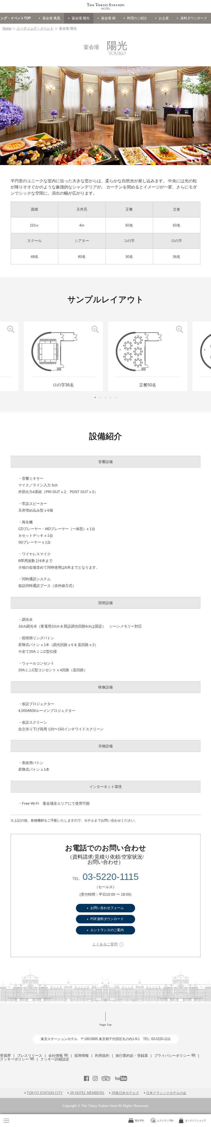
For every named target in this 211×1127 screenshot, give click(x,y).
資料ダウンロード (193, 18)
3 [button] (105, 157)
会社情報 (55, 1055)
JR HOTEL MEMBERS (87, 1093)
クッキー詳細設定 (54, 1059)
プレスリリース (29, 1055)
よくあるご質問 (105, 944)
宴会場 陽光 (81, 18)
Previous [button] (10, 170)
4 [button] (110, 157)
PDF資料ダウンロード (107, 919)
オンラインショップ (195, 1120)
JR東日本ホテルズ (125, 1093)
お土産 (164, 18)
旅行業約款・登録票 (132, 1055)
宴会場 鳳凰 (51, 18)
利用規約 (102, 1055)
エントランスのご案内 (107, 930)
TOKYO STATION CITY (45, 1093)
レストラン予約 (165, 1120)
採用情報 (81, 1055)
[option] (147, 356)
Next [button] (201, 170)
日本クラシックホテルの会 (166, 1093)
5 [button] (115, 157)
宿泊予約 (139, 1120)
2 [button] (100, 157)
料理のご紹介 (137, 18)
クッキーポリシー (14, 1059)
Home (7, 28)
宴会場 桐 (108, 18)
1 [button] (95, 157)
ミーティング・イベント (35, 28)
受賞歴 (5, 1055)
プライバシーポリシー (172, 1055)
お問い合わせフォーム (107, 908)
